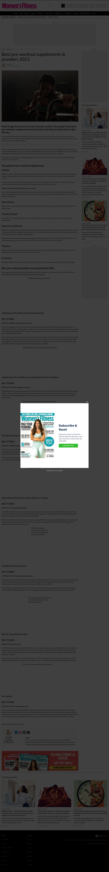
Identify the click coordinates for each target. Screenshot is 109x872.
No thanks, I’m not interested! (54, 470)
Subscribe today (68, 445)
